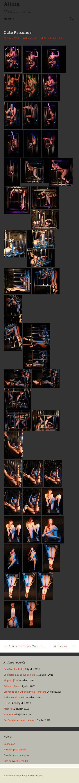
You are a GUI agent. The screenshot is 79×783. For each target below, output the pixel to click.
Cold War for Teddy (14, 669)
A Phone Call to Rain (14, 697)
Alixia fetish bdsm (53, 38)
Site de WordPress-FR (16, 761)
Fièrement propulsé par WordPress (23, 775)
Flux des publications (15, 749)
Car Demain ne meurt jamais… (20, 720)
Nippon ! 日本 (11, 680)
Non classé (31, 38)
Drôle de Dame (12, 686)
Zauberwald (10, 714)
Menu (7, 18)
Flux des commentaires (16, 755)
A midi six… (64, 646)
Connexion (9, 743)
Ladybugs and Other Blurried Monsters (25, 691)
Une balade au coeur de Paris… (21, 674)
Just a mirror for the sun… (25, 646)
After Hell (9, 708)
